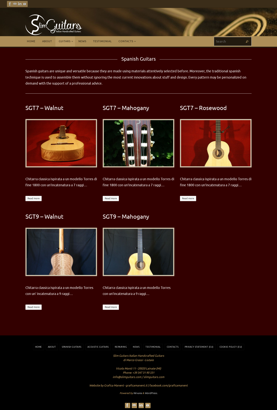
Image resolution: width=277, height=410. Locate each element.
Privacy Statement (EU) (199, 346)
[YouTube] (25, 4)
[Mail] (15, 4)
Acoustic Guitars (98, 346)
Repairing (121, 346)
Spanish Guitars (71, 346)
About (52, 346)
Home (38, 346)
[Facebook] (10, 4)
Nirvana (137, 393)
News (136, 346)
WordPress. (151, 393)
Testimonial (153, 346)
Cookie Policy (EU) (231, 346)
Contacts (173, 346)
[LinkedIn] (20, 4)
